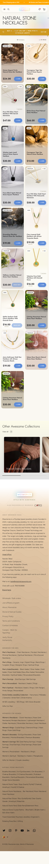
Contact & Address (10, 625)
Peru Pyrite (22, 798)
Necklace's (21, 756)
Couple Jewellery (22, 760)
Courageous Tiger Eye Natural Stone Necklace (35, 153)
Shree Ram (15, 698)
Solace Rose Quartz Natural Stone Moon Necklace (36, 358)
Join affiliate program (10, 603)
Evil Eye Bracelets (25, 735)
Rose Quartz (23, 784)
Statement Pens (32, 806)
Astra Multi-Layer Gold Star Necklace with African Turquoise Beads (12, 359)
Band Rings (40, 662)
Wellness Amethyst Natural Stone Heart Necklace (12, 276)
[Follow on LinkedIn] (28, 830)
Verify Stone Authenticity (7, 638)
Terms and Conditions (11, 621)
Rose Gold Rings (14, 730)
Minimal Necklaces (9, 655)
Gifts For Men (7, 706)
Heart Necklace (40, 723)
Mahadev (42, 695)
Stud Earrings (20, 679)
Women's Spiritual (9, 756)
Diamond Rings (31, 728)
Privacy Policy (7, 616)
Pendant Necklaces (38, 652)
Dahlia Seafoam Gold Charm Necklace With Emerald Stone (10, 318)
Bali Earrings (31, 679)
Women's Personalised (10, 752)
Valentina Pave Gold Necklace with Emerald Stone (34, 278)
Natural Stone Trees (9, 784)
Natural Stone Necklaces (11, 791)
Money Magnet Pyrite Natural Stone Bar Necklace (12, 71)
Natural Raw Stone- (9, 798)
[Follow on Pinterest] (16, 830)
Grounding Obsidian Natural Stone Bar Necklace (12, 235)
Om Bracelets (37, 772)
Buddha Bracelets (9, 772)
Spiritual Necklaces (25, 655)
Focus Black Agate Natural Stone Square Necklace (12, 194)
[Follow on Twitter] (4, 830)
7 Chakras (37, 784)
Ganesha (6, 698)
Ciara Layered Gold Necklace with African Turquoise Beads (34, 236)
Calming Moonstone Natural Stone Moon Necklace (12, 399)
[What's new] (39, 9)
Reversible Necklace (25, 723)
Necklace (22, 683)
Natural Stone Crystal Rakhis (13, 810)
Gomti (13, 787)
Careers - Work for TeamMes (9, 631)
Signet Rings (29, 662)
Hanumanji (34, 695)
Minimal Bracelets (17, 737)
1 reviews (19, 109)
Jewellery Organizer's (31, 817)
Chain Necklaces (23, 652)
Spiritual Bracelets (18, 777)
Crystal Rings (20, 728)
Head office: (7, 554)
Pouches (19, 817)
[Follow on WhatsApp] (34, 830)
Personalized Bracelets (31, 675)
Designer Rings (21, 665)
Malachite (20, 801)
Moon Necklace (40, 791)
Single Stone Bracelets (11, 780)
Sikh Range (39, 688)
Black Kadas (24, 669)
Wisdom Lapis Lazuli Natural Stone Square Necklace (10, 154)
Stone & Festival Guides (11, 612)
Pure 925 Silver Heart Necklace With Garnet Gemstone (10, 114)
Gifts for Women (8, 760)
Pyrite (31, 784)
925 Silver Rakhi (8, 813)
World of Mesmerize (27, 844)
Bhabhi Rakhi (39, 810)
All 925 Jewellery (8, 702)
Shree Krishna (26, 698)
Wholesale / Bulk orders (11, 598)
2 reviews (43, 191)
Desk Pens (22, 806)
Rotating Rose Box (9, 821)
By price (43, 40)
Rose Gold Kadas (14, 672)
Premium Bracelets (33, 737)
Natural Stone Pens (9, 806)
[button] (4, 9)
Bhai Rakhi (29, 810)
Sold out (17, 285)
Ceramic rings (18, 662)
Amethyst (6, 787)
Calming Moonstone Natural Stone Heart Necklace (36, 317)
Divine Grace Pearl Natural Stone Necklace (36, 112)
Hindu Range (7, 691)
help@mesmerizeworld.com (20, 581)
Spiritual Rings (33, 665)
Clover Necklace (25, 718)
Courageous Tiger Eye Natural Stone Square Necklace (34, 72)
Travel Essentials (8, 817)
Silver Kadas (34, 669)
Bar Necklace (28, 791)
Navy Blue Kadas (28, 672)
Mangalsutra (38, 756)
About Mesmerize (9, 607)
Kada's (29, 683)
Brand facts (6, 590)
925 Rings (20, 702)
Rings (35, 683)
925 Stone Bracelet (33, 702)
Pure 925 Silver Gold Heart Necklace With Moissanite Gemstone (36, 196)
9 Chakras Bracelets (25, 774)
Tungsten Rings (8, 665)
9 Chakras (20, 787)
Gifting (20, 821)
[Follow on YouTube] (22, 830)
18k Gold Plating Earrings (26, 742)
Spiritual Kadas (16, 675)
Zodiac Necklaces (9, 723)
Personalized (18, 691)
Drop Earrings (26, 745)
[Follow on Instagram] (10, 830)
